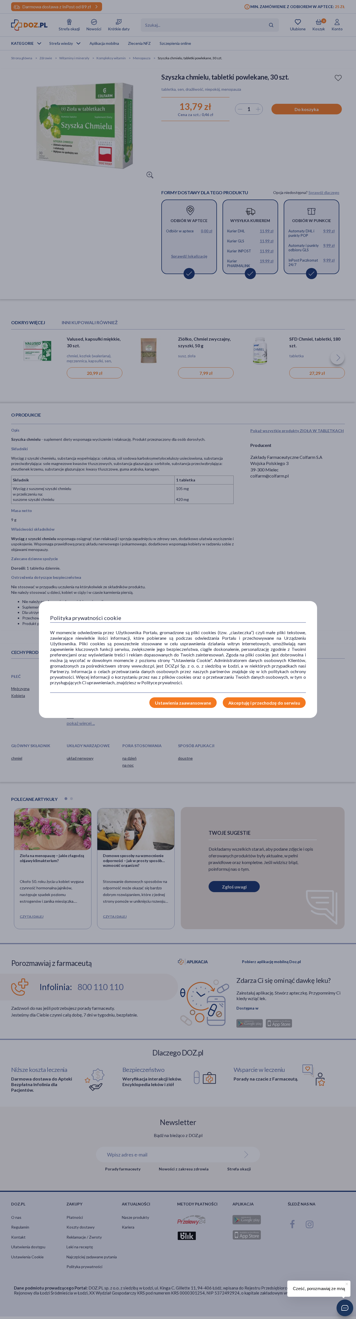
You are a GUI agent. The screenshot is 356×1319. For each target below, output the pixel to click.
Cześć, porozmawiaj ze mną (319, 1288)
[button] (345, 1308)
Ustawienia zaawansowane (183, 702)
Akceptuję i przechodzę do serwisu (264, 702)
